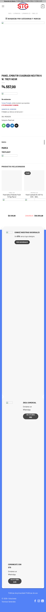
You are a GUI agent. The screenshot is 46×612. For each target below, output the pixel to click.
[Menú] (3, 6)
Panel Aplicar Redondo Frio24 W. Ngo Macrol (12, 196)
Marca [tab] (4, 142)
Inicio (9, 13)
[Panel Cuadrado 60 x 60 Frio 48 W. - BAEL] (34, 180)
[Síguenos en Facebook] (35, 601)
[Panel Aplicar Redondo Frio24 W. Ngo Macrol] (12, 180)
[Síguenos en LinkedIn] (42, 601)
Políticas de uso (32, 593)
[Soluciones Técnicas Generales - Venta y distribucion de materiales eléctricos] (23, 6)
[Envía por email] (16, 126)
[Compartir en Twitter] (12, 126)
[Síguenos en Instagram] (39, 601)
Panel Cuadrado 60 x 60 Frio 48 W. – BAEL (34, 196)
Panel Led (35, 13)
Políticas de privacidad (16, 593)
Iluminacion (16, 13)
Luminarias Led (26, 13)
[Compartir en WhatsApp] (4, 126)
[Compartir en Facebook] (8, 126)
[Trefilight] (9, 95)
